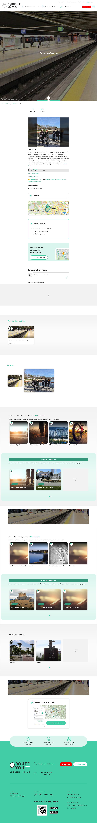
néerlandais (37, 181)
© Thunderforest (54, 215)
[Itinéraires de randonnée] (38, 432)
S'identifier (80, 764)
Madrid (14, 103)
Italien (48, 179)
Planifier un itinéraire (46, 764)
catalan (64, 179)
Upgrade (86, 7)
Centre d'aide (72, 808)
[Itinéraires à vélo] (58, 432)
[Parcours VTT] (78, 432)
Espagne (10, 103)
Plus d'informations (33, 173)
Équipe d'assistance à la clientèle (77, 805)
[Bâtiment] (78, 553)
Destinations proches (38, 234)
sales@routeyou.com (74, 797)
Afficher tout (40, 416)
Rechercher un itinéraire (46, 773)
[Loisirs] (38, 553)
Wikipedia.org (34, 169)
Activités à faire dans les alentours (42, 228)
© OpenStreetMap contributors (63, 215)
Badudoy (5, 98)
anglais (59, 179)
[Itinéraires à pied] (19, 432)
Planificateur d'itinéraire (56, 723)
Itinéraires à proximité (38, 257)
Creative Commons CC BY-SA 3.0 (13, 99)
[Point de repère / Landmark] (19, 553)
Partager (32, 111)
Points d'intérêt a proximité (40, 231)
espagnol (30, 181)
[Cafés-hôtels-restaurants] (58, 553)
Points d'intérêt (5, 103)
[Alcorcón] (22, 650)
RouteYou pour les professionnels (75, 2)
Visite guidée (61, 2)
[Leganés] (48, 650)
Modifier (42, 111)
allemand (53, 179)
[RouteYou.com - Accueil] (14, 5)
